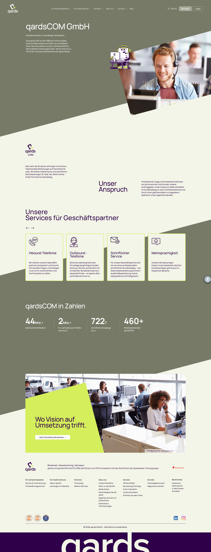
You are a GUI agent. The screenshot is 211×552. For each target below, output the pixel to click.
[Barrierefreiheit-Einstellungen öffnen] (207, 279)
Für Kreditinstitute (81, 9)
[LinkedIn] (176, 518)
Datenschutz (177, 486)
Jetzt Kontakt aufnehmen (51, 437)
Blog (131, 9)
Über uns (109, 9)
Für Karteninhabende (60, 9)
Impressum (176, 483)
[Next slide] (32, 228)
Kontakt (151, 480)
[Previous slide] (27, 228)
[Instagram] (184, 518)
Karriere (121, 9)
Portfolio (97, 9)
